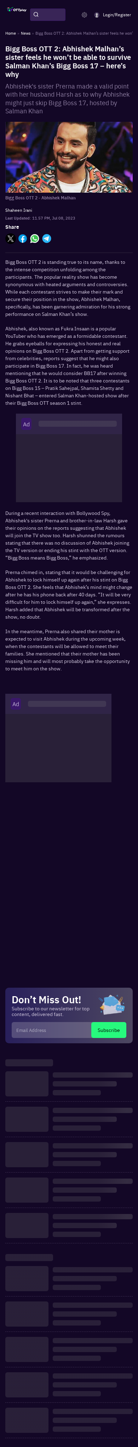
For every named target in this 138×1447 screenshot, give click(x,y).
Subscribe (109, 1029)
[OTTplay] (17, 14)
